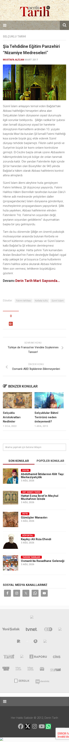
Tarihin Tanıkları (31, 557)
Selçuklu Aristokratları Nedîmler (12, 417)
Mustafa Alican (13, 59)
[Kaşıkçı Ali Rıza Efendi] (10, 541)
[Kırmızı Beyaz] (42, 669)
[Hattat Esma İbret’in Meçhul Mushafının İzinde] (10, 497)
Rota (25, 514)
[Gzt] (48, 630)
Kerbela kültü (41, 300)
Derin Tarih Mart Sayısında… (37, 281)
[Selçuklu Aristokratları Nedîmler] (17, 400)
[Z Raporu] (38, 657)
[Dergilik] (21, 680)
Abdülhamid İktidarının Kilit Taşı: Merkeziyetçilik (42, 475)
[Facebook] (20, 726)
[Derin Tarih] (8, 657)
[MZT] (32, 642)
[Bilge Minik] (31, 669)
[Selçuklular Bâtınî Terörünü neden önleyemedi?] (49, 400)
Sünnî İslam (58, 300)
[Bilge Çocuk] (18, 669)
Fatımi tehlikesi (23, 300)
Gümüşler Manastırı (34, 517)
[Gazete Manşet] (45, 642)
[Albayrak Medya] (31, 618)
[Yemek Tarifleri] (60, 630)
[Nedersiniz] (42, 680)
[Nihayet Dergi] (21, 657)
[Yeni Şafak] (11, 630)
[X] (27, 727)
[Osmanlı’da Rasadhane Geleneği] (10, 563)
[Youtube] (41, 726)
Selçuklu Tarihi (14, 36)
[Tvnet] (32, 630)
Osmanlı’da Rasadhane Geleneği (42, 561)
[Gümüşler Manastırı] (10, 519)
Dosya (25, 470)
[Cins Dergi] (56, 657)
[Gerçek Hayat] (5, 669)
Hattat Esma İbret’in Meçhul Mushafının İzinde (39, 497)
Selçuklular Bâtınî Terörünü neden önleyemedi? (46, 417)
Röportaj (27, 535)
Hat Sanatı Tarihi (31, 492)
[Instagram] (34, 726)
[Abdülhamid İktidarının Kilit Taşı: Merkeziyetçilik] (10, 476)
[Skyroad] (55, 669)
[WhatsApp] (48, 726)
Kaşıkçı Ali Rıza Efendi (36, 539)
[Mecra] (18, 642)
